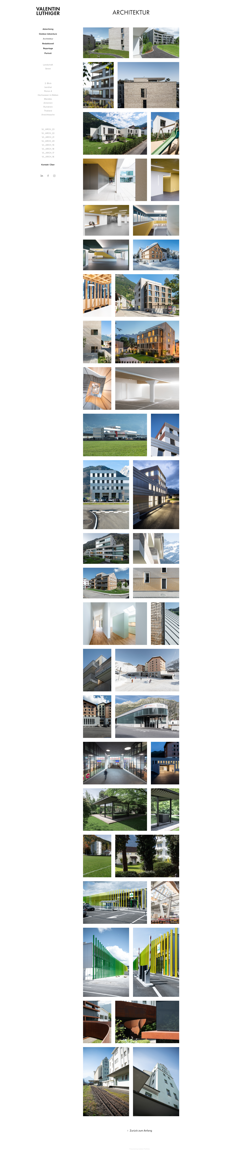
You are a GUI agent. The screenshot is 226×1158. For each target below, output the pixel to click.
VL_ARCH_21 (48, 137)
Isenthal (48, 87)
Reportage (48, 48)
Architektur (48, 38)
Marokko (48, 98)
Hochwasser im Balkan (48, 95)
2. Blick (48, 83)
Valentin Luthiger (48, 11)
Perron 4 (48, 91)
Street (48, 68)
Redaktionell (48, 43)
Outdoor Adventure (48, 33)
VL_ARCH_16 (48, 156)
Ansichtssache (48, 114)
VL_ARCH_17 (48, 152)
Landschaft (48, 64)
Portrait (48, 53)
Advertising (48, 29)
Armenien (48, 102)
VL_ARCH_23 (48, 129)
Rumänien (48, 106)
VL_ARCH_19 (48, 144)
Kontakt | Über (48, 164)
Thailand (48, 110)
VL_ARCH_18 (48, 148)
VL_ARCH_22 (48, 133)
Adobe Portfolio (144, 1149)
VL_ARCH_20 (48, 141)
